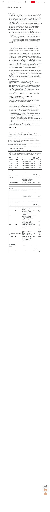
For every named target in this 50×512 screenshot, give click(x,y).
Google (16, 167)
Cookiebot (29, 150)
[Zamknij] (48, 484)
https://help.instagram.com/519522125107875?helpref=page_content (22, 96)
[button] (45, 493)
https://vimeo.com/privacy (15, 95)
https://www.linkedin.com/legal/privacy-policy (18, 98)
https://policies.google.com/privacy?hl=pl (18, 97)
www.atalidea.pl (36, 14)
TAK (45, 490)
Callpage (16, 177)
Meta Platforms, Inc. (18, 207)
